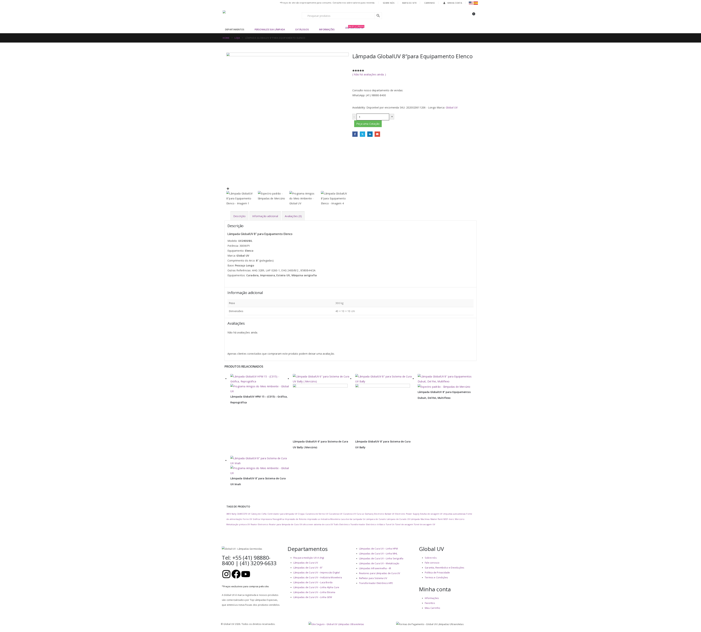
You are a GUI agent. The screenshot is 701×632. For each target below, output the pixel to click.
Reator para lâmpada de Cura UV (285, 524)
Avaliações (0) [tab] (293, 216)
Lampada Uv (359, 519)
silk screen (308, 524)
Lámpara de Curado (376, 519)
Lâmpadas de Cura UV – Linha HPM (378, 548)
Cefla (264, 514)
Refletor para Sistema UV (373, 578)
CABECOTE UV (243, 514)
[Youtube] (245, 574)
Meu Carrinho (432, 608)
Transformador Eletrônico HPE (376, 583)
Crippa (301, 514)
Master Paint (436, 519)
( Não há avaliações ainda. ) (369, 74)
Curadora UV (349, 514)
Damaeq (369, 514)
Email (377, 134)
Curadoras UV (335, 514)
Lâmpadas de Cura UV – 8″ (308, 567)
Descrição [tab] (239, 216)
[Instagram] (226, 574)
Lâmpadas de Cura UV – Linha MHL (378, 553)
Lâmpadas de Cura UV (305, 562)
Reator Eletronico (259, 524)
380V (228, 514)
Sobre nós (431, 557)
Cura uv (360, 514)
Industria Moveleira (330, 519)
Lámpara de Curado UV (398, 519)
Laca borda (346, 519)
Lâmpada (415, 519)
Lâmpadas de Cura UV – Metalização (379, 563)
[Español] (476, 2)
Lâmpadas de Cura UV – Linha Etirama (314, 592)
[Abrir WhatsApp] (691, 622)
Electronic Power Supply (407, 514)
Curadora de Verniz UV (316, 514)
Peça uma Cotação (368, 123)
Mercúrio (459, 519)
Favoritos (430, 603)
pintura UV (244, 524)
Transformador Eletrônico (363, 524)
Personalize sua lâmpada (270, 29)
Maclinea (425, 519)
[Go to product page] (259, 384)
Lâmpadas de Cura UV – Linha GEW (312, 597)
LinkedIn (370, 134)
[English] (471, 2)
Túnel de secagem (404, 524)
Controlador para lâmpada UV (282, 514)
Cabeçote (256, 514)
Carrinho (429, 2)
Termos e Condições (436, 577)
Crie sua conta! (354, 27)
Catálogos (302, 29)
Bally (234, 514)
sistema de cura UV (323, 524)
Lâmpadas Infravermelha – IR (375, 568)
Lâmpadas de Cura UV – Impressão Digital (316, 572)
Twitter (362, 134)
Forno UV (247, 519)
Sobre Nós (388, 2)
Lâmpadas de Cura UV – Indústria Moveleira (317, 577)
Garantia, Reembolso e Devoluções (444, 567)
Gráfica (256, 519)
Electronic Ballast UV (384, 514)
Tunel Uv (390, 524)
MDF (445, 519)
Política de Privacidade (437, 572)
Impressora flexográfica (272, 519)
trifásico (381, 524)
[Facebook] (236, 574)
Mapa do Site (409, 2)
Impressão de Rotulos (295, 519)
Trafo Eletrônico (342, 524)
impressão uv (313, 519)
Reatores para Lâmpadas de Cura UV (379, 573)
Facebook (355, 134)
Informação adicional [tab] (265, 216)
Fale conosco (432, 562)
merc (451, 519)
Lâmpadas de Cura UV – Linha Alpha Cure (316, 587)
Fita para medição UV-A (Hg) (308, 557)
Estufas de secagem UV (431, 514)
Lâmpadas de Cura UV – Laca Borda (312, 582)
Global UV (452, 107)
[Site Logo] (245, 15)
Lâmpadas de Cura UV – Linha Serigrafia (381, 558)
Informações (327, 29)
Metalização (232, 524)
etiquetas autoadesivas (454, 514)
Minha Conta (454, 2)
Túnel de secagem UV (424, 524)
